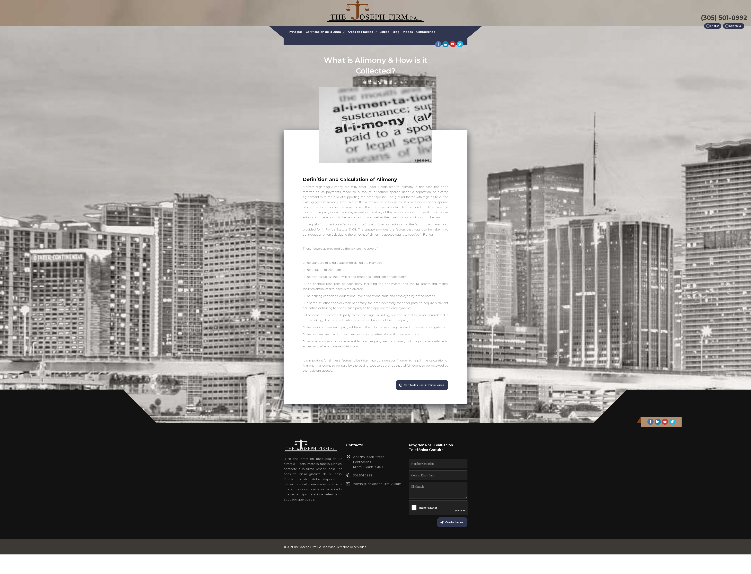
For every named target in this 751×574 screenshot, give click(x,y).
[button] (325, 32)
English (714, 25)
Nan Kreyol (735, 25)
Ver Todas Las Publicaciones (424, 385)
